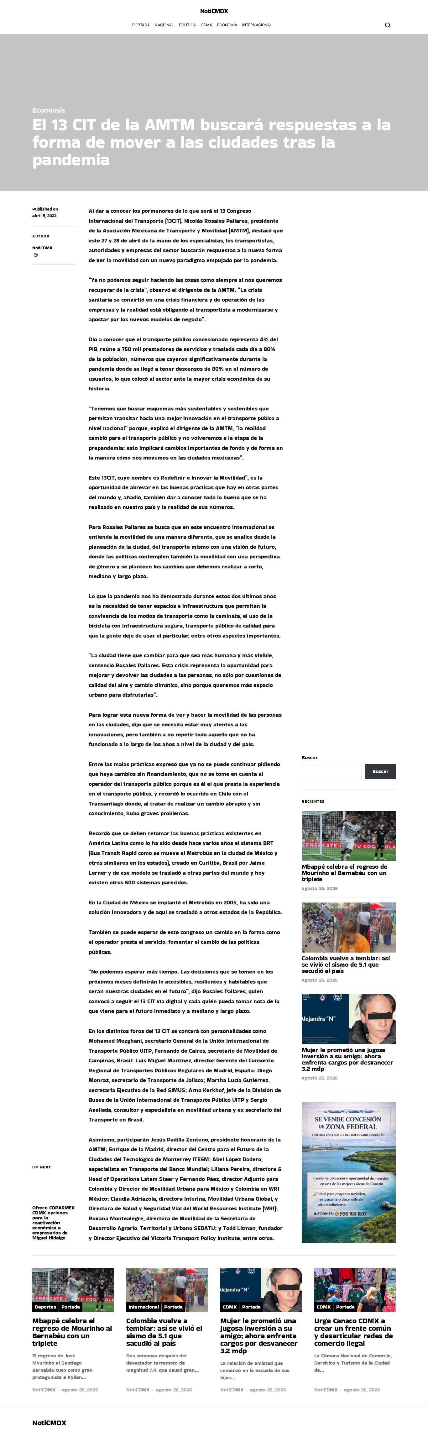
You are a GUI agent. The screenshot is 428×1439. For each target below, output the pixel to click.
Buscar (310, 757)
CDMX (206, 25)
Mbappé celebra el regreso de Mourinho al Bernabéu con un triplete (344, 872)
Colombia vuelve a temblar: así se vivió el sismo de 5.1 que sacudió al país (346, 964)
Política (187, 25)
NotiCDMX (42, 248)
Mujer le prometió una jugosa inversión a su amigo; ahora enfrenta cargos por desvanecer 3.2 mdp (347, 1059)
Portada (141, 25)
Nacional (164, 25)
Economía (227, 25)
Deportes (45, 1306)
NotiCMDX (214, 11)
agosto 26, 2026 (320, 888)
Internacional (257, 25)
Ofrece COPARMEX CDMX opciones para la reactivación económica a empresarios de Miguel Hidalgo (53, 1222)
